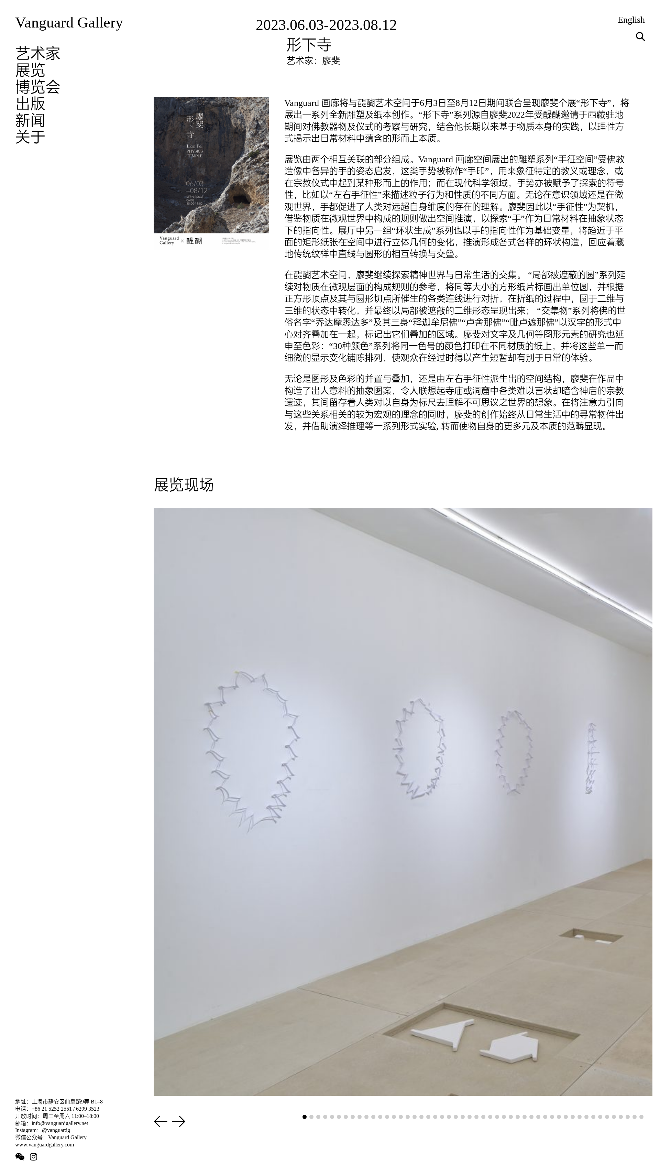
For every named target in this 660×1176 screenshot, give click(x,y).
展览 (30, 70)
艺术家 (37, 53)
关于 (30, 137)
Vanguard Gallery (69, 22)
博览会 (37, 87)
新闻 (30, 120)
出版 (30, 103)
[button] (161, 1122)
